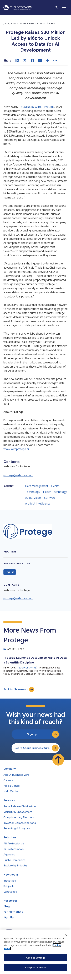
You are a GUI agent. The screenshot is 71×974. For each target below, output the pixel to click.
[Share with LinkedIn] (17, 60)
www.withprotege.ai (16, 449)
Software (49, 497)
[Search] (56, 7)
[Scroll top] (58, 760)
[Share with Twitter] (25, 60)
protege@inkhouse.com (18, 475)
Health (55, 486)
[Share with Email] (40, 60)
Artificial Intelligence (37, 503)
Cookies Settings (35, 957)
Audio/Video (33, 497)
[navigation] (64, 7)
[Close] (66, 935)
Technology (32, 492)
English (9, 572)
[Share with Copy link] (47, 60)
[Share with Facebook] (32, 60)
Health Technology (55, 492)
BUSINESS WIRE (31, 106)
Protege (49, 106)
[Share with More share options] (55, 60)
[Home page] (17, 7)
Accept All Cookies (35, 967)
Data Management (36, 486)
